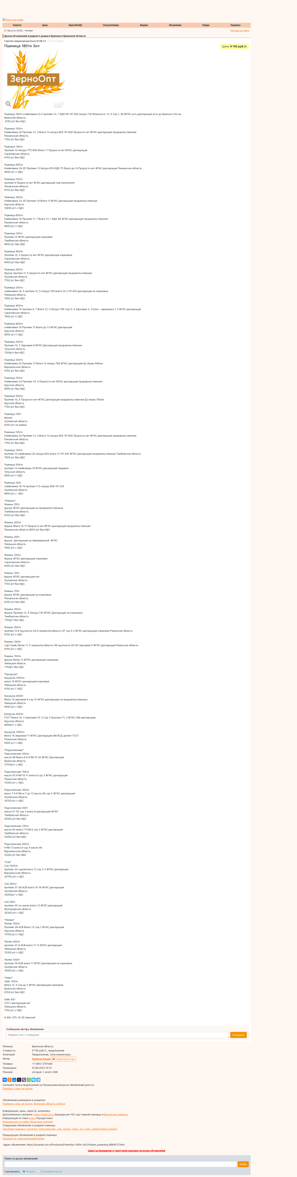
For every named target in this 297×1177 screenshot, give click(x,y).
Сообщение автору (65, 1059)
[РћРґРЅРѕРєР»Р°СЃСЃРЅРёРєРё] (9, 1080)
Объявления (175, 25)
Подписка (235, 25)
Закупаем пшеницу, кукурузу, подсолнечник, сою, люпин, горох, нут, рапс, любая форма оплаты (60, 1128)
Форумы (144, 25)
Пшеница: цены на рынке (17, 1088)
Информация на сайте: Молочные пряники (28, 1121)
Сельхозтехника (111, 25)
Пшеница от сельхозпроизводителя (23, 1138)
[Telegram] (38, 1080)
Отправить (238, 1034)
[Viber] (24, 1080)
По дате (30, 1171)
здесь (32, 1118)
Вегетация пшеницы (116, 1114)
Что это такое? (55, 41)
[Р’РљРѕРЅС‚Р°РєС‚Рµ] (5, 1080)
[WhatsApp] (29, 1080)
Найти (243, 1164)
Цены (45, 25)
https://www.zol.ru (44, 1114)
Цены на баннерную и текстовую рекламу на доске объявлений (126, 1150)
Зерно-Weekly (75, 25)
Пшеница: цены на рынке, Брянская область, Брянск (34, 1103)
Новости (17, 25)
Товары (206, 25)
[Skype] (33, 1080)
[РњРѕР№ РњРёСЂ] (14, 1080)
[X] (19, 1080)
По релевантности (51, 1171)
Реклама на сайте (239, 30)
